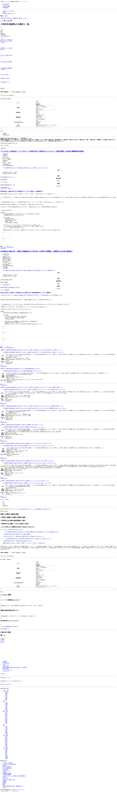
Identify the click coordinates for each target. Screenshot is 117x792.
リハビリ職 (5, 778)
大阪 (6, 726)
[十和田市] (38, 104)
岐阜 (6, 720)
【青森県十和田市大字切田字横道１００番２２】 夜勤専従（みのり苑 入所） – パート (24, 424)
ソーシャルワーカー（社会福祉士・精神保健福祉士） (14, 775)
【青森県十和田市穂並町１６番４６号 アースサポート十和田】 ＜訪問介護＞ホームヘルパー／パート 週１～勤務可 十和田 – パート (34, 387)
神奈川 (6, 703)
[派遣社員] (39, 113)
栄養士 (4, 783)
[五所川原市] (38, 103)
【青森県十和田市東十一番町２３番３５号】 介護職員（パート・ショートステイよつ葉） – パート (27, 480)
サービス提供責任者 (7, 768)
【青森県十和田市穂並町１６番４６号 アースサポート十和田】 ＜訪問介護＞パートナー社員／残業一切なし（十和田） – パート (34, 349)
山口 (6, 741)
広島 (6, 738)
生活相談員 (5, 769)
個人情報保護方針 (8, 626)
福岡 (6, 749)
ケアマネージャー (7, 770)
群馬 (6, 710)
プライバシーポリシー (8, 669)
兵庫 (6, 729)
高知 (6, 747)
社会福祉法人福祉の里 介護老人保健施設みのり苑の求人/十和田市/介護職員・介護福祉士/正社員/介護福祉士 (36, 251)
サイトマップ (6, 671)
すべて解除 (22, 91)
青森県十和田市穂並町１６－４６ (7, 184)
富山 (6, 717)
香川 (6, 743)
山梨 (6, 713)
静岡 (6, 722)
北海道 (6, 692)
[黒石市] (38, 102)
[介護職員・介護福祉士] (45, 106)
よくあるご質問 (6, 6)
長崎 (6, 752)
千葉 (6, 706)
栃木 (6, 707)
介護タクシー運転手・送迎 (9, 779)
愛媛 (6, 744)
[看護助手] (45, 108)
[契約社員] (39, 111)
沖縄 (6, 758)
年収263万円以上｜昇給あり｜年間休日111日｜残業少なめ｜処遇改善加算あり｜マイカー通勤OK (25, 292)
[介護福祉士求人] (40, 121)
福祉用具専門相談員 (7, 773)
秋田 (6, 694)
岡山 (6, 736)
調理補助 (5, 781)
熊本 (6, 754)
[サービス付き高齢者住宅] (40, 119)
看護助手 (5, 765)
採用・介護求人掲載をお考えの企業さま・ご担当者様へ (15, 667)
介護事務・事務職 (7, 774)
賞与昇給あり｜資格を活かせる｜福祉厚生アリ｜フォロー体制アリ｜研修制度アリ (21, 191)
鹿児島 (6, 757)
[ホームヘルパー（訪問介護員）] (45, 107)
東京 (6, 702)
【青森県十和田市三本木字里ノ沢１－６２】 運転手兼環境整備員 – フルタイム (23, 368)
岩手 (6, 697)
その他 (4, 787)
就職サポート (6, 662)
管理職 (4, 772)
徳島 (6, 745)
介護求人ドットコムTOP (8, 11)
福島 (6, 699)
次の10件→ (5, 505)
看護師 (4, 777)
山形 (6, 696)
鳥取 (6, 739)
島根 (6, 740)
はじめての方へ (6, 3)
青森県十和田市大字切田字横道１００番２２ (10, 287)
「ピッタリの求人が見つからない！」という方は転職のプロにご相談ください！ (33, 509)
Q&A (4, 664)
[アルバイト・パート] (39, 114)
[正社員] (39, 110)
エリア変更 (5, 15)
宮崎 (6, 755)
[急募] (40, 120)
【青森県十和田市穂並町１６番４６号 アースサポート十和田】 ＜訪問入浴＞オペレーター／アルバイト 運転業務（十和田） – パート (35, 405)
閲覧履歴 (9, 20)
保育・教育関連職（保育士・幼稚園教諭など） (13, 786)
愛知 (6, 721)
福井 (6, 719)
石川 (6, 716)
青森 (4, 12)
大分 (6, 753)
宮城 (6, 698)
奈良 (6, 731)
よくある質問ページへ (5, 628)
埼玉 (6, 705)
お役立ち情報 (6, 666)
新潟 (6, 712)
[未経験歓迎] (40, 122)
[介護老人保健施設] (40, 116)
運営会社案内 (6, 7)
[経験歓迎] (40, 123)
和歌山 (6, 732)
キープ (3, 20)
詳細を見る (10, 247)
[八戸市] (38, 101)
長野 (6, 715)
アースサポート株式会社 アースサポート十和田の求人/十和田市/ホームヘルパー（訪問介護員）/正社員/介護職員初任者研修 (42, 151)
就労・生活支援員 (7, 766)
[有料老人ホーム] (40, 117)
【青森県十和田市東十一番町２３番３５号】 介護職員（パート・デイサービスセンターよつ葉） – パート (29, 443)
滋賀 (6, 730)
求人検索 (5, 661)
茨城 (6, 708)
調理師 (4, 782)
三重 (6, 734)
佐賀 (6, 750)
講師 (4, 784)
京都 (6, 727)
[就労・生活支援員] (45, 109)
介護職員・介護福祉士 (8, 763)
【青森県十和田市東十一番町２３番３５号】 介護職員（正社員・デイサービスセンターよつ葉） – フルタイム (30, 460)
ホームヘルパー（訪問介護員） (10, 764)
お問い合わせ (6, 5)
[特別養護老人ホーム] (40, 115)
